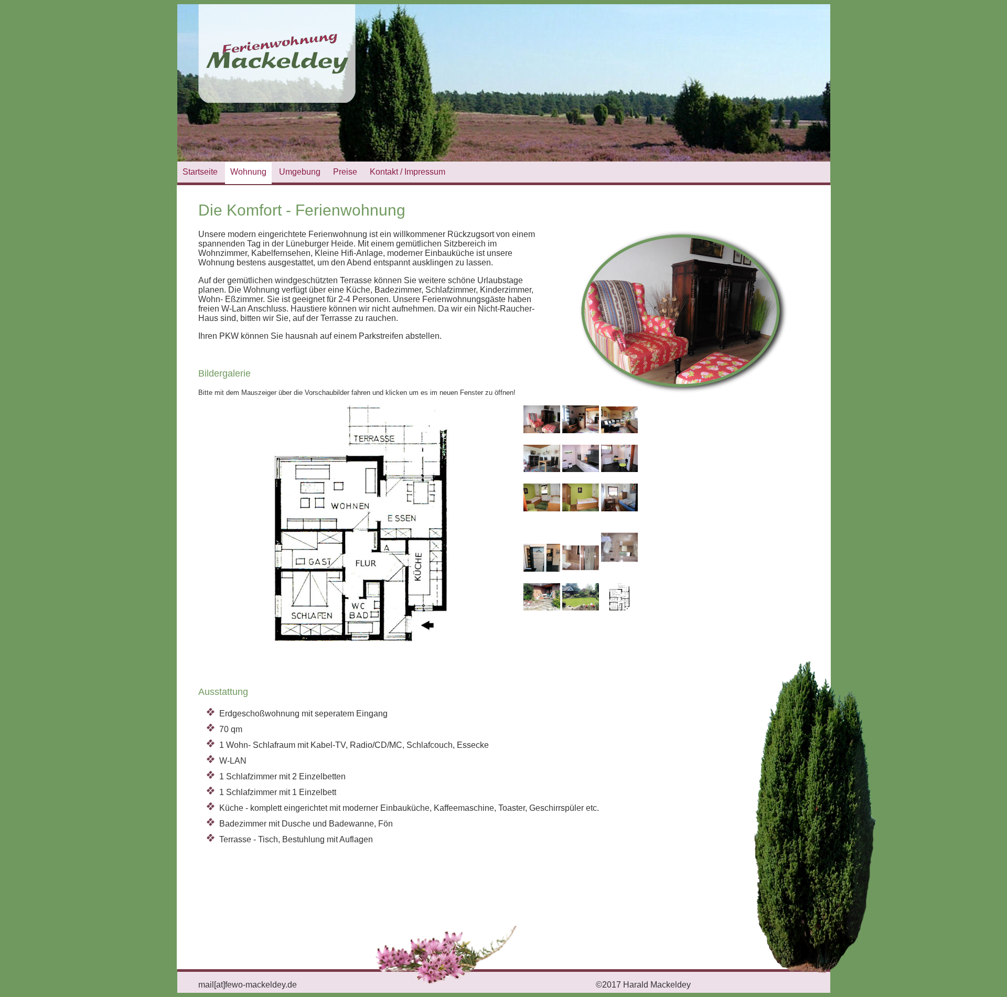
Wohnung (248, 171)
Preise (345, 171)
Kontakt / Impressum (407, 171)
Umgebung (299, 171)
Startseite (200, 171)
